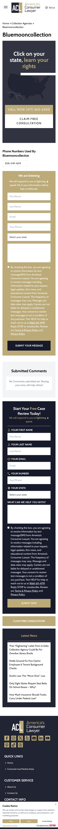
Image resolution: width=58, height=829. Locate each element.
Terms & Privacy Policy (26, 330)
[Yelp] (27, 738)
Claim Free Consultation (29, 121)
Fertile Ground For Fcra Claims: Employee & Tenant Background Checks (26, 664)
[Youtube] (47, 738)
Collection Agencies (22, 23)
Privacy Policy (18, 333)
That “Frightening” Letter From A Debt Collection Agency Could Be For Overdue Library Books (29, 649)
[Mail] (34, 738)
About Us (11, 786)
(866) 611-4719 (37, 322)
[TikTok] (13, 744)
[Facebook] (6, 738)
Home (5, 23)
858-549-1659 (13, 163)
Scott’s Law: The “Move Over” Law (27, 675)
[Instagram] (13, 738)
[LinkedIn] (40, 738)
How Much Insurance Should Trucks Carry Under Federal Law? (27, 696)
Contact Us (12, 793)
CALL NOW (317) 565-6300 (29, 109)
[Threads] (20, 744)
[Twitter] (20, 738)
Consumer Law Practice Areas (20, 769)
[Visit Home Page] (26, 8)
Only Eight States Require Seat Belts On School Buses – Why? (28, 685)
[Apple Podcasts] (6, 744)
